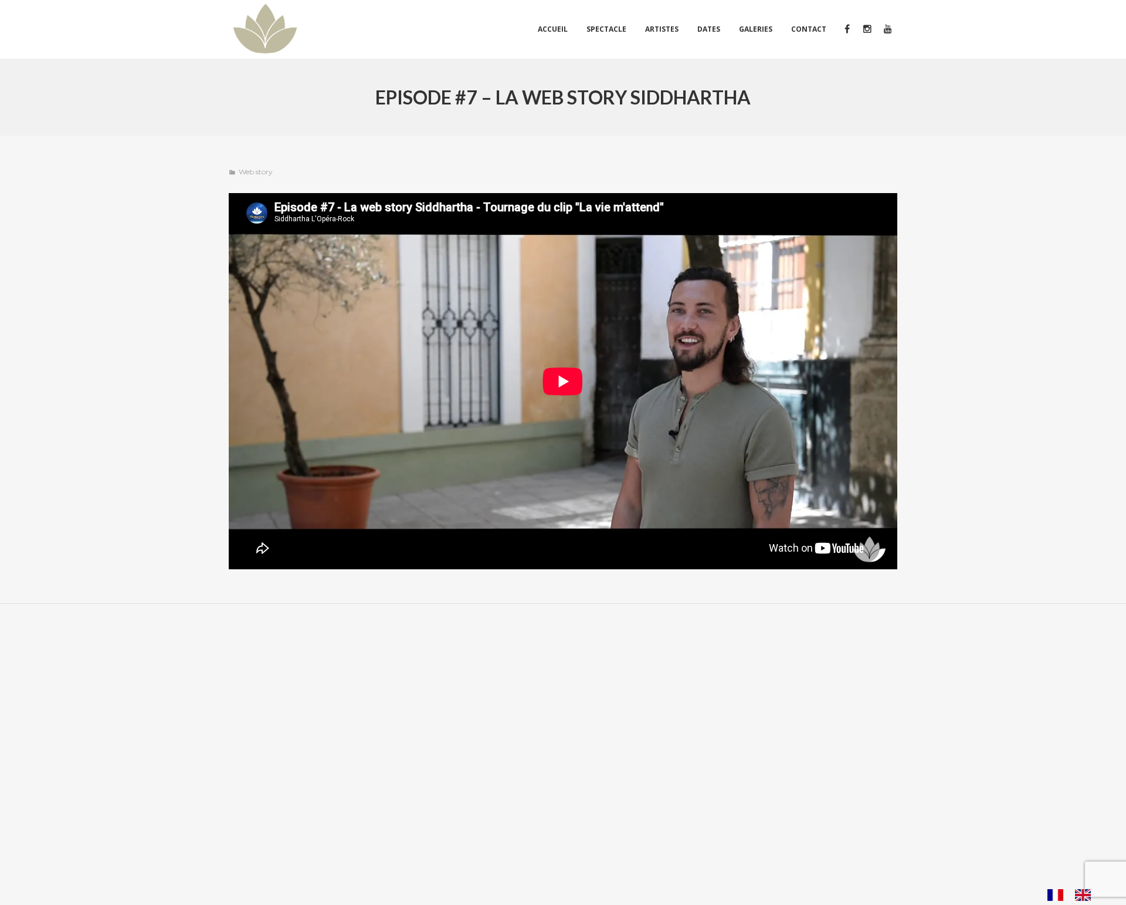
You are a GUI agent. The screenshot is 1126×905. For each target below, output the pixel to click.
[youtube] (887, 29)
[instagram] (867, 29)
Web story (256, 171)
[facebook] (846, 29)
